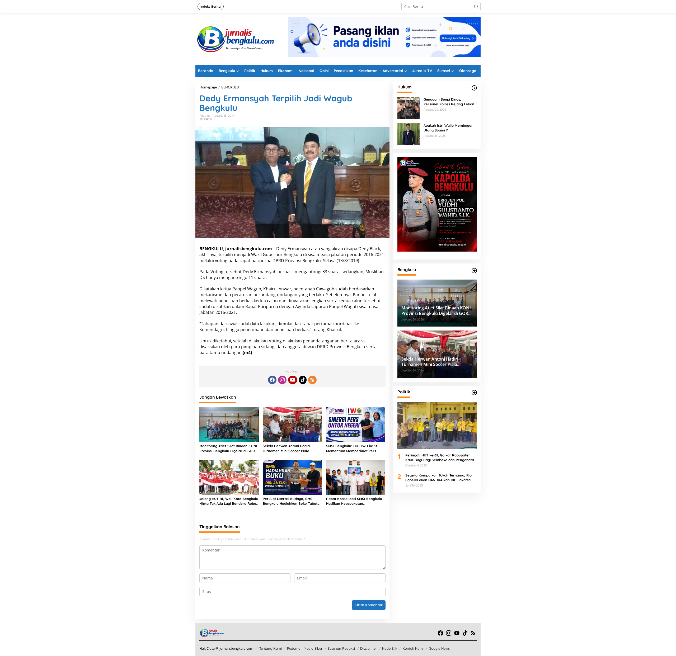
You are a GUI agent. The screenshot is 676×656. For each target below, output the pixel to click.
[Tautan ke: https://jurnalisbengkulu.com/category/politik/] (474, 392)
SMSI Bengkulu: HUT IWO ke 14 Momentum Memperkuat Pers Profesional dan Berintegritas (352, 448)
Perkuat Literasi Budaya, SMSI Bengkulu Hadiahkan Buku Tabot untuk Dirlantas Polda (290, 501)
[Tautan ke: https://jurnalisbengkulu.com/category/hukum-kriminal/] (474, 88)
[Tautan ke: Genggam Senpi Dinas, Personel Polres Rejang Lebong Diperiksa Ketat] (408, 107)
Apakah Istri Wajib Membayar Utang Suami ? (448, 127)
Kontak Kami (413, 648)
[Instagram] (282, 380)
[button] (476, 6)
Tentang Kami (270, 648)
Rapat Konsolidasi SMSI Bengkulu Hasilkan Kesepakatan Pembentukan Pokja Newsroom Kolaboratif (354, 501)
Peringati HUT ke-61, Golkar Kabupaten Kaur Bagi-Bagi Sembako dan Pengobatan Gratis (440, 457)
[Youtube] (292, 380)
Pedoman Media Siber (304, 648)
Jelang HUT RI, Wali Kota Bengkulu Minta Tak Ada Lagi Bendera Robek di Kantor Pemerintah (228, 501)
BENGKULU (207, 119)
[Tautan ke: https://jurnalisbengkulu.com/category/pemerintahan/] (474, 270)
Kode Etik (389, 648)
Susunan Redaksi (341, 648)
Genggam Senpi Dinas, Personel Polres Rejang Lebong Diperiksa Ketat (450, 101)
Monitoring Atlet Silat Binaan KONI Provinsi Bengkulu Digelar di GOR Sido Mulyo (228, 448)
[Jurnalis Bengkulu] (235, 38)
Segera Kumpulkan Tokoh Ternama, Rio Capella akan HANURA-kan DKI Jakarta (438, 477)
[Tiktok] (303, 380)
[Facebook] (272, 380)
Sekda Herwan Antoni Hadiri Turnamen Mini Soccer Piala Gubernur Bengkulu (286, 448)
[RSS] (312, 380)
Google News (439, 648)
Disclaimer (368, 648)
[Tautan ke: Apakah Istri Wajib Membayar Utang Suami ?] (408, 133)
